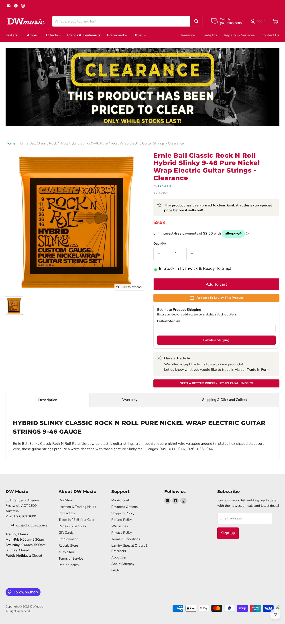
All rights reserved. (18, 611)
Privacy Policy (121, 532)
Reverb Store (68, 545)
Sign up (228, 533)
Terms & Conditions (125, 539)
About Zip (118, 557)
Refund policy (69, 565)
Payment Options (124, 507)
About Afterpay (122, 564)
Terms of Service (71, 558)
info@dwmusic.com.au (32, 525)
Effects (52, 35)
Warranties (119, 526)
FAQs (115, 570)
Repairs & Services (239, 35)
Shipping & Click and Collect (224, 399)
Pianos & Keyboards (83, 35)
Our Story (66, 500)
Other (138, 35)
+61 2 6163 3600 (22, 516)
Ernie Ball (166, 186)
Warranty (129, 399)
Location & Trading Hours (77, 507)
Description (47, 399)
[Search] (196, 21)
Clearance (186, 35)
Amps (32, 35)
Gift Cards (66, 532)
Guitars (12, 35)
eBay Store (67, 552)
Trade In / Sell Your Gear (76, 519)
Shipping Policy (122, 513)
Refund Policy (121, 519)
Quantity (159, 243)
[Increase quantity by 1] (192, 254)
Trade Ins (209, 35)
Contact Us (270, 35)
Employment (68, 539)
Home (10, 143)
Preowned (116, 35)
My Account (120, 500)
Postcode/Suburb (168, 321)
